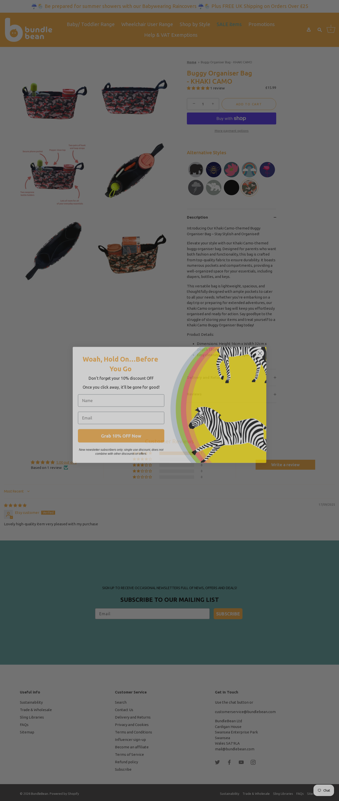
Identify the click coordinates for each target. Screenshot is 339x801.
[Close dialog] (260, 348)
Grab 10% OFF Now (121, 431)
